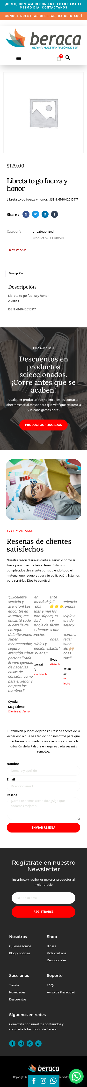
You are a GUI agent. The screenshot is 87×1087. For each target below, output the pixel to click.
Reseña (12, 795)
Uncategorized (43, 232)
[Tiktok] (38, 1043)
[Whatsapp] (30, 1043)
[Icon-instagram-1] (21, 1043)
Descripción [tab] (16, 273)
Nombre (13, 764)
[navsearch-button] (68, 59)
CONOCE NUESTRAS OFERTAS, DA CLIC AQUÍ (43, 16)
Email (11, 779)
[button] (18, 58)
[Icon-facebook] (12, 1043)
